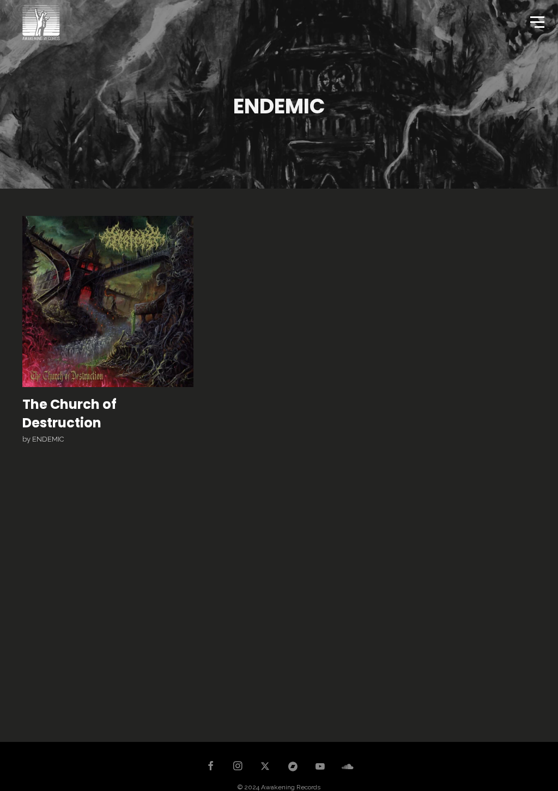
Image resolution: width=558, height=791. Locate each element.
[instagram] (238, 767)
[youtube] (320, 771)
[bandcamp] (292, 767)
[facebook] (210, 767)
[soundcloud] (347, 767)
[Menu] (536, 21)
